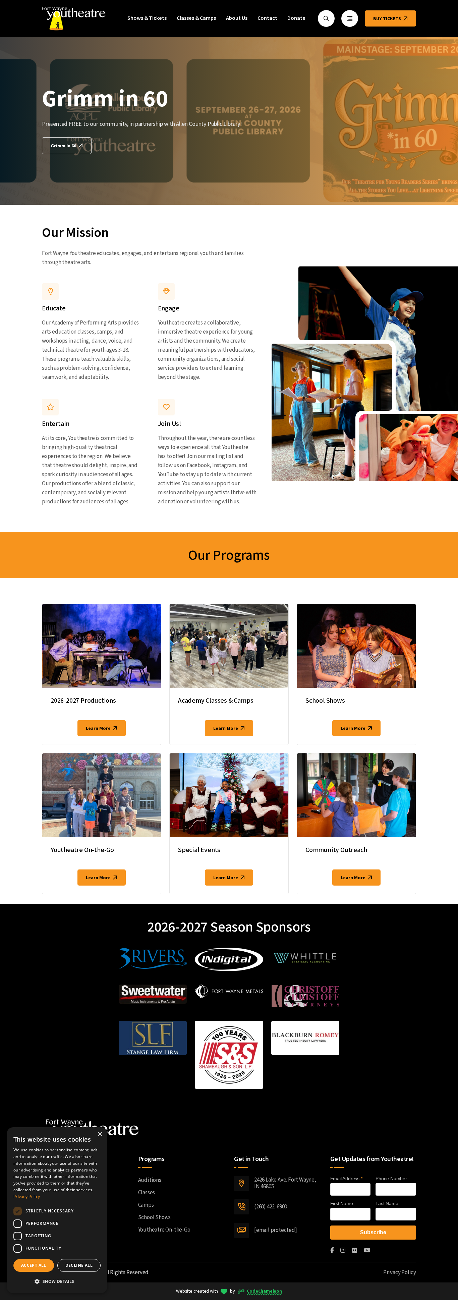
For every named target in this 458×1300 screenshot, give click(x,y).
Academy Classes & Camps (215, 700)
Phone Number (391, 1178)
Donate (296, 18)
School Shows (325, 700)
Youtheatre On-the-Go (82, 850)
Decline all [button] (79, 1265)
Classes (146, 1192)
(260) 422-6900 (270, 1206)
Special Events (199, 850)
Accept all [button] (33, 1265)
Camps (146, 1205)
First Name (341, 1203)
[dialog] (57, 1210)
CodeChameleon (264, 1291)
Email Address (346, 1178)
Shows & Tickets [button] (147, 18)
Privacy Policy (399, 1272)
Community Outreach (336, 850)
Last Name (387, 1203)
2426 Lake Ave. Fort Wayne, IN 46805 (285, 1183)
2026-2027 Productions (83, 700)
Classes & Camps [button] (196, 18)
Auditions (149, 1180)
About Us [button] (236, 18)
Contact (267, 18)
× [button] (99, 1134)
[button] (57, 1281)
